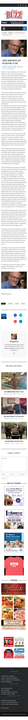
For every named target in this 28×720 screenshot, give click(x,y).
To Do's (12, 443)
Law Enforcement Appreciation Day (14, 441)
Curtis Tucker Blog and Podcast (9, 702)
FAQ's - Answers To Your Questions (10, 680)
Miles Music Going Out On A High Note (14, 416)
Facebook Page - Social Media (9, 692)
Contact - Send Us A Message (9, 678)
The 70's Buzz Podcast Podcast (9, 704)
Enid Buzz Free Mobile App (8, 700)
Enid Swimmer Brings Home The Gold (14, 392)
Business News (12, 66)
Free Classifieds (5, 690)
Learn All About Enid (6, 688)
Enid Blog (20, 66)
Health (4, 67)
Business (4, 66)
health (23, 303)
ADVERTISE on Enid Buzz (8, 676)
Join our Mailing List (6, 681)
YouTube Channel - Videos (8, 694)
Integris (9, 67)
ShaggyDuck (10, 68)
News (14, 67)
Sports (14, 394)
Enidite (17, 303)
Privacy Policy (5, 708)
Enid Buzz (9, 714)
